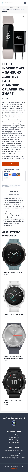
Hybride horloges (14, 440)
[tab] (14, 191)
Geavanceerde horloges (14, 453)
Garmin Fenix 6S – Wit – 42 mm (13, 314)
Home (3, 8)
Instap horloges (14, 455)
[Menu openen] (24, 3)
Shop (7, 8)
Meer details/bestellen (10, 164)
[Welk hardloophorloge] (7, 3)
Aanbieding (14, 435)
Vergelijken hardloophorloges (14, 450)
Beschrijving (14, 191)
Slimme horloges (16, 185)
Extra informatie (14, 194)
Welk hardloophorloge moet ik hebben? (14, 458)
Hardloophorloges (14, 442)
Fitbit (10, 185)
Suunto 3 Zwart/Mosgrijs (13, 272)
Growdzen (14, 468)
